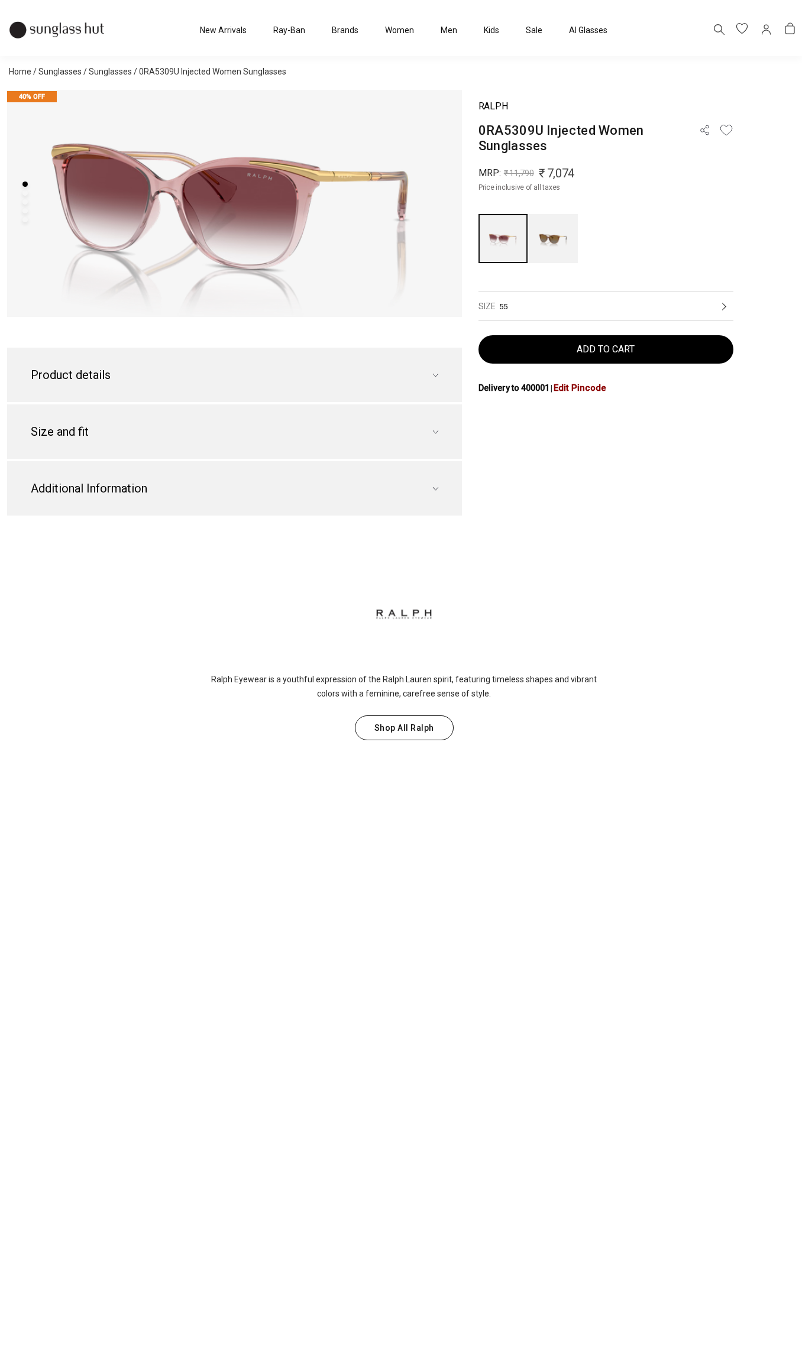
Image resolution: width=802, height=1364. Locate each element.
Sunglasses (60, 71)
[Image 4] (25, 210)
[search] (718, 28)
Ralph (492, 106)
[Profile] (766, 29)
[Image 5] (25, 219)
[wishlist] (743, 29)
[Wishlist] (726, 130)
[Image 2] (25, 193)
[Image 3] (25, 202)
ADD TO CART (606, 349)
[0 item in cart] (790, 29)
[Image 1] (25, 184)
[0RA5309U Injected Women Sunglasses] (503, 238)
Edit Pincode (580, 388)
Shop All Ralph (404, 728)
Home (20, 71)
